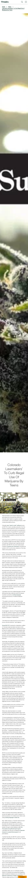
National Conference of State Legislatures (12, 875)
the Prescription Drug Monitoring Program (12, 827)
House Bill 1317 (5, 625)
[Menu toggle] (26, 2)
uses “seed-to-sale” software (14, 525)
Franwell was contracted (13, 546)
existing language (16, 594)
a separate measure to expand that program (13, 831)
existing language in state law (12, 817)
